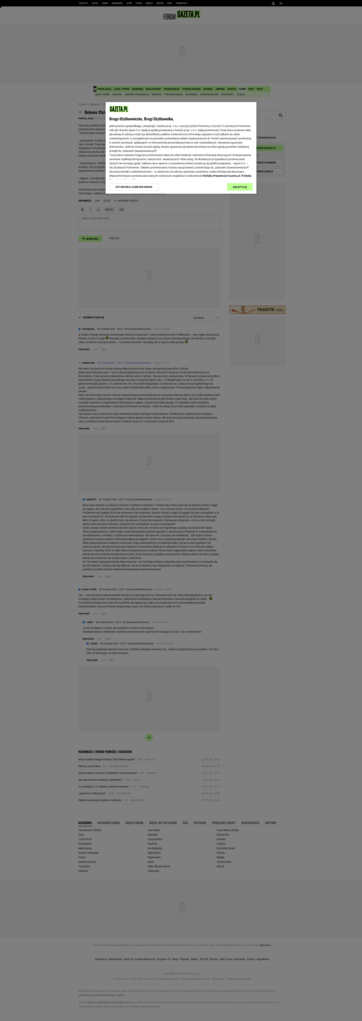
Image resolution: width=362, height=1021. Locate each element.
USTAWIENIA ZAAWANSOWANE (134, 186)
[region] (181, 148)
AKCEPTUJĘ (240, 187)
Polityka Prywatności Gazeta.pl (221, 175)
